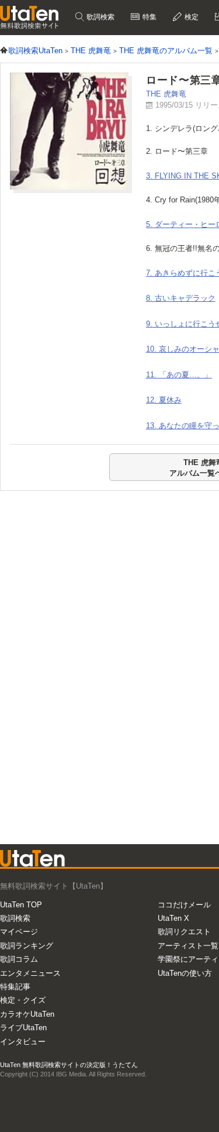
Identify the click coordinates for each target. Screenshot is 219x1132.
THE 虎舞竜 (166, 94)
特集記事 (15, 986)
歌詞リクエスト (184, 931)
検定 (191, 17)
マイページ (19, 931)
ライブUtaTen (23, 1027)
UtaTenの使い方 (185, 973)
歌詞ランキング (26, 945)
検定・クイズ (23, 1000)
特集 (149, 17)
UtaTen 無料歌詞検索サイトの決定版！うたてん (69, 1064)
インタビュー (23, 1041)
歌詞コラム (19, 959)
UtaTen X (173, 918)
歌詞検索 (99, 17)
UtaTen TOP (21, 904)
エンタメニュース (30, 973)
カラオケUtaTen (27, 1014)
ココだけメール (184, 904)
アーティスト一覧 (188, 945)
